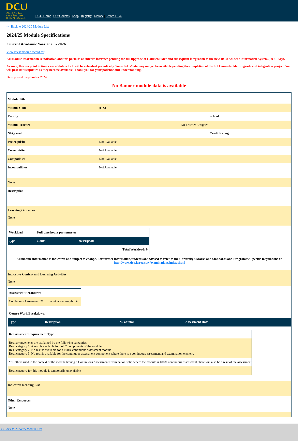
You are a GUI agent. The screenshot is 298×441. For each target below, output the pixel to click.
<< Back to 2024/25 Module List (27, 26)
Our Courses (61, 16)
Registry (86, 16)
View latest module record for (25, 52)
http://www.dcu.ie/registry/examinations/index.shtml (149, 262)
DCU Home (43, 16)
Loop (75, 16)
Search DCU (114, 16)
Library (98, 16)
